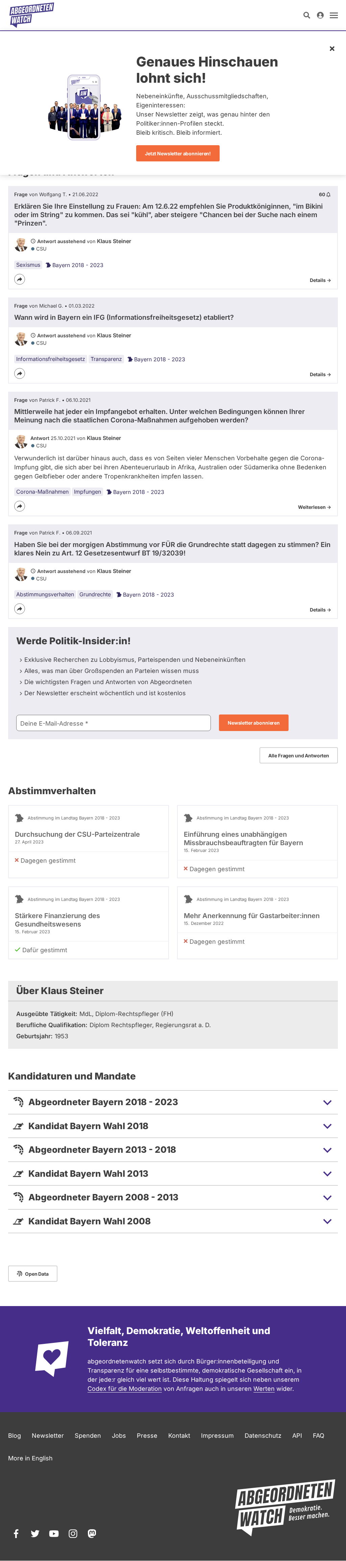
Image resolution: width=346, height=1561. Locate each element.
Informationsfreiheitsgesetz (50, 359)
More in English (30, 1458)
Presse (147, 1435)
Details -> (320, 280)
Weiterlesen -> (314, 507)
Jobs (119, 1435)
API (297, 1435)
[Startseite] (31, 15)
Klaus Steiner (114, 241)
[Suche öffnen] (307, 15)
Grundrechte (95, 594)
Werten (264, 1388)
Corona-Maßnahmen (42, 491)
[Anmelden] (320, 15)
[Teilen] (19, 279)
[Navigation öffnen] (334, 15)
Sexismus (28, 264)
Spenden (88, 1435)
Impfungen (87, 491)
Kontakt (179, 1435)
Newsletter (48, 1435)
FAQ (318, 1435)
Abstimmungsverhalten (45, 594)
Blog (14, 1435)
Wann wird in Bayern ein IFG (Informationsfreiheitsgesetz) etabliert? (124, 317)
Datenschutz (263, 1435)
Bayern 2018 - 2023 (77, 265)
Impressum (217, 1435)
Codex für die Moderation (125, 1388)
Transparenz (106, 359)
